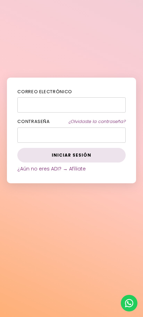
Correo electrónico (44, 91)
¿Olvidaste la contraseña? (97, 121)
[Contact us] (129, 303)
